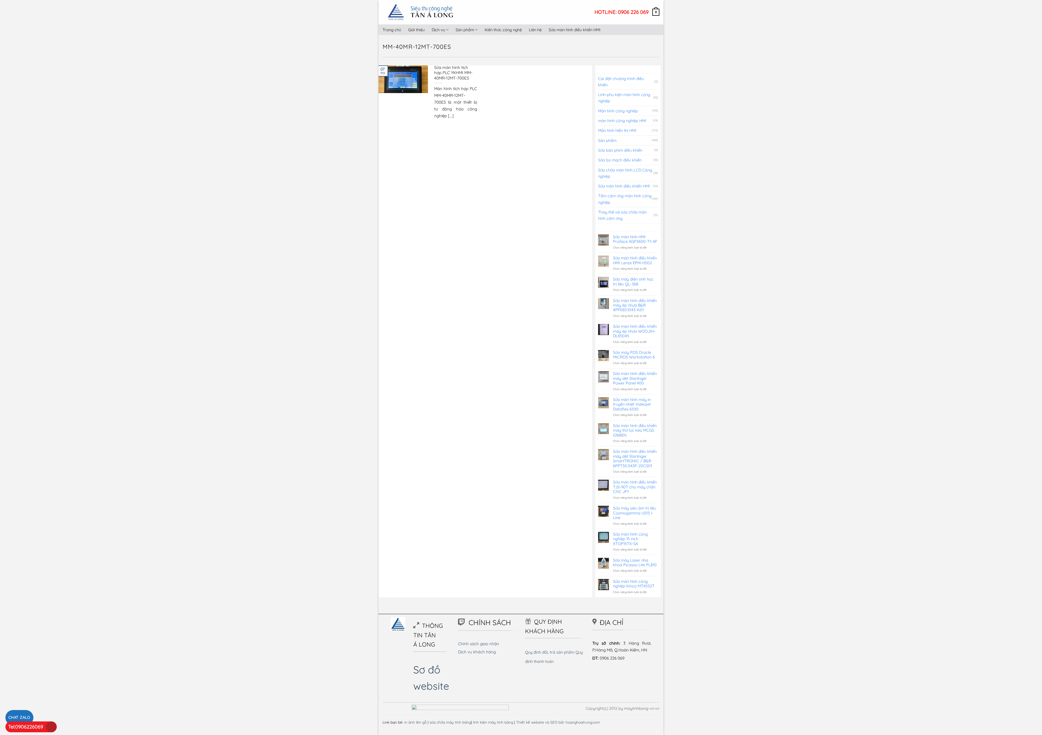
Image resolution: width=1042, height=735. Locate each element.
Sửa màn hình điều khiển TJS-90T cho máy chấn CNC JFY (635, 487)
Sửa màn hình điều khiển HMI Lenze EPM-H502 (635, 260)
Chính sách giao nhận (478, 643)
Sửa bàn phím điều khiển (620, 150)
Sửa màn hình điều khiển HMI (575, 29)
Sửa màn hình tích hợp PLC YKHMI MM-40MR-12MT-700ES (453, 73)
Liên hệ (535, 29)
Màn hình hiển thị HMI (617, 130)
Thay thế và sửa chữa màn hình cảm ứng (622, 215)
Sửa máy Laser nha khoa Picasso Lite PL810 (635, 562)
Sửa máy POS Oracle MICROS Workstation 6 (634, 354)
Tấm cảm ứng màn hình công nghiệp (625, 199)
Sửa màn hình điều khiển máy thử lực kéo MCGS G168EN (635, 430)
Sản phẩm (465, 29)
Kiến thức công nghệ (503, 29)
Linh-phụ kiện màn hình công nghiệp (624, 97)
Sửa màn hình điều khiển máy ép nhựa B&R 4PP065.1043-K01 (635, 305)
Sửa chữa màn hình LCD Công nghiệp (625, 173)
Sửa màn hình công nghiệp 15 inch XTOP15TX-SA (630, 539)
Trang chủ (392, 29)
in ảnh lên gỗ (415, 722)
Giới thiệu (416, 29)
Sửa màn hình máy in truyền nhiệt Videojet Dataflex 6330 (632, 404)
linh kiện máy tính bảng (493, 722)
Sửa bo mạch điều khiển (619, 160)
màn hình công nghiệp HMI (622, 120)
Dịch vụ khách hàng (477, 651)
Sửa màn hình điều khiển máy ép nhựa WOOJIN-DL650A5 (635, 331)
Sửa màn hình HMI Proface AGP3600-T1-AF (635, 239)
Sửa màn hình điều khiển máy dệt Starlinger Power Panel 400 (635, 378)
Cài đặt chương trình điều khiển (621, 81)
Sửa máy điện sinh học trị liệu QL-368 (633, 281)
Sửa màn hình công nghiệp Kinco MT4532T (634, 583)
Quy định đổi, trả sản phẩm (549, 652)
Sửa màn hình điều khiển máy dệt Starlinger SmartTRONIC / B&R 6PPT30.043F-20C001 (635, 458)
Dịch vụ (438, 29)
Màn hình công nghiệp (618, 110)
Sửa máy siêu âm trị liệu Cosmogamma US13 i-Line (634, 513)
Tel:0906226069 (25, 727)
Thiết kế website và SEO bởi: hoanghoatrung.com (558, 722)
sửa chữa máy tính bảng (450, 722)
